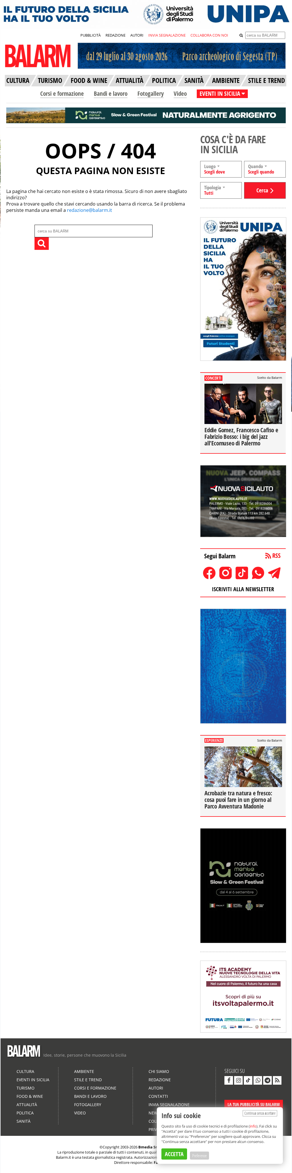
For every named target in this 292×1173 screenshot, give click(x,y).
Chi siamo (159, 1071)
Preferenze (199, 1155)
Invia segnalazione (169, 1104)
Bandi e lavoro (110, 93)
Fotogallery (150, 93)
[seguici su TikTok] (248, 1080)
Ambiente (84, 1071)
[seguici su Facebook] (228, 1080)
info (253, 1126)
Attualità (27, 1104)
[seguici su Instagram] (238, 1080)
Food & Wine (30, 1096)
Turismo (26, 1088)
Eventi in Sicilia (33, 1079)
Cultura (25, 1071)
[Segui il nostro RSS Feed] (277, 1080)
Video (180, 93)
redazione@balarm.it (89, 210)
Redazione (160, 1079)
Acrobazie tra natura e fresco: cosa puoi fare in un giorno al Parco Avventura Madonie (238, 799)
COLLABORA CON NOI (209, 35)
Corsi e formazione (62, 93)
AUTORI (136, 35)
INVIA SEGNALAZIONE (167, 35)
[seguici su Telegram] (267, 1080)
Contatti (158, 1096)
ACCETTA (174, 1154)
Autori (156, 1088)
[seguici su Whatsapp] (258, 1080)
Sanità (24, 1121)
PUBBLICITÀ (90, 35)
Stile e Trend (88, 1079)
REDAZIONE (115, 35)
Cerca (262, 190)
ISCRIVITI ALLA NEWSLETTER (243, 589)
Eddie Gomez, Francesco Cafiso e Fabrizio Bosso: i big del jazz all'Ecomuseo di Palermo (241, 436)
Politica (25, 1113)
